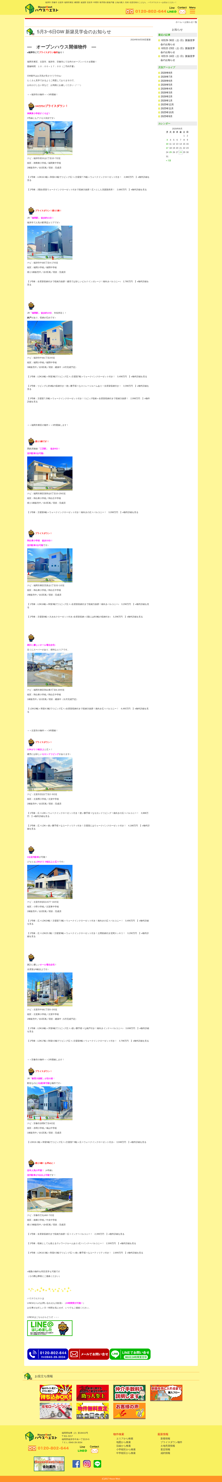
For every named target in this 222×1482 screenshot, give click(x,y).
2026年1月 (166, 100)
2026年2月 (166, 96)
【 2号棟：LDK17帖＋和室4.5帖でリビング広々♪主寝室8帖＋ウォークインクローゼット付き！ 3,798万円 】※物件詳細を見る (88, 1041)
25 (170, 152)
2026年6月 (166, 81)
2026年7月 (166, 76)
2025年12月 (167, 104)
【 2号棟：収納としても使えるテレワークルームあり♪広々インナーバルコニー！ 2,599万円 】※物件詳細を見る (81, 1243)
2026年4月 (166, 88)
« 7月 (168, 160)
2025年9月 (166, 116)
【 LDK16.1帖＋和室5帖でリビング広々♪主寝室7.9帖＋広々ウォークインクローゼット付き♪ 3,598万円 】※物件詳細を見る (86, 1142)
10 (167, 144)
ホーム (179, 22)
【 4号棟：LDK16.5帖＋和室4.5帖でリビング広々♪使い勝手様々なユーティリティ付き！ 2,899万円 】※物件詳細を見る (85, 1253)
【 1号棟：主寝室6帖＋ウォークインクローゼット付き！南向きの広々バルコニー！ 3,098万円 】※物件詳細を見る (82, 512)
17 (167, 148)
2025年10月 (167, 112)
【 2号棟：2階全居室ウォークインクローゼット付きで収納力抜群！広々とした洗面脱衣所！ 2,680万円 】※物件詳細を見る (87, 189)
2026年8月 (166, 72)
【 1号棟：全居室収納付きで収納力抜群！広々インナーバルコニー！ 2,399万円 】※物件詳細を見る (75, 1234)
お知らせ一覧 (190, 22)
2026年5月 (166, 84)
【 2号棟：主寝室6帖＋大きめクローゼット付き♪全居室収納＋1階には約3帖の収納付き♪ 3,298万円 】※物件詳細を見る (85, 616)
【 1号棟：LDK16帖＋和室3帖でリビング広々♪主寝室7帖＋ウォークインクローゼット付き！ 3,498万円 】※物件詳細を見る (87, 376)
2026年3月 (166, 92)
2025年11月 (167, 108)
